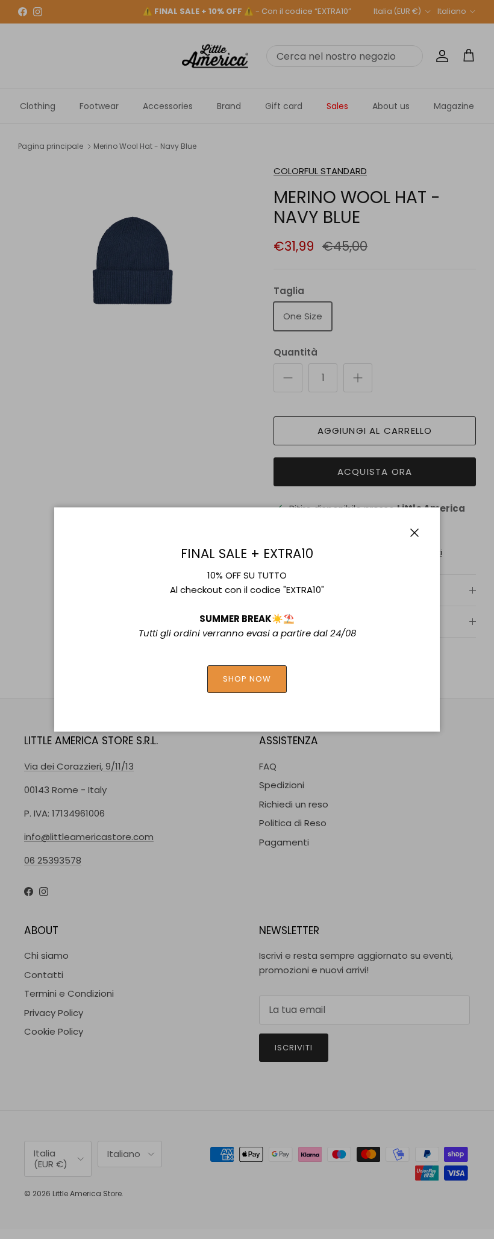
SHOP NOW (247, 679)
